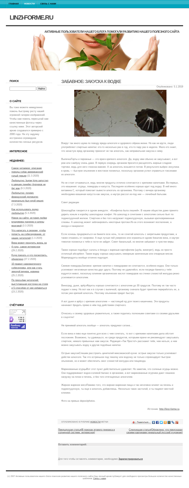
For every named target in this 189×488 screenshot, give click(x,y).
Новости (29, 4)
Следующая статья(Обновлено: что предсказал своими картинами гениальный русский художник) (154, 431)
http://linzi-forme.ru (169, 409)
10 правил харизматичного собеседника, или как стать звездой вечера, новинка (26, 267)
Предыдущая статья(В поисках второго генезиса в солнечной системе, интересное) (86, 431)
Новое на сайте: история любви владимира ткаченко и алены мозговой (29, 221)
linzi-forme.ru (31, 17)
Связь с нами (48, 4)
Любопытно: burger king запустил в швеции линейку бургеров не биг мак (29, 184)
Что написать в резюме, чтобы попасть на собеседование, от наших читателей (28, 234)
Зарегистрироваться (130, 459)
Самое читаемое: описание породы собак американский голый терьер (27, 172)
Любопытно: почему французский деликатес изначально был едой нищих (27, 197)
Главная (14, 4)
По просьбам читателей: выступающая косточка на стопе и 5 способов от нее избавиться (29, 284)
